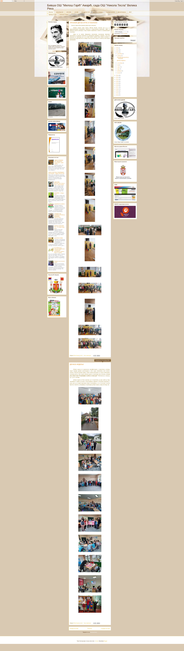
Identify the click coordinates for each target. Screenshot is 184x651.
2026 (117, 48)
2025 (117, 50)
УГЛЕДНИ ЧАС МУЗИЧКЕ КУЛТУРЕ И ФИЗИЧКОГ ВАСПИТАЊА (59, 215)
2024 (117, 52)
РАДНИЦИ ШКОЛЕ (110, 12)
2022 (117, 77)
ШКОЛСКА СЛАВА (58, 238)
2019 (117, 83)
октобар (119, 55)
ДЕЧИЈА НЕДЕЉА (77, 364)
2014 (117, 93)
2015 (117, 91)
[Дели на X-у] (96, 355)
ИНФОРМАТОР (59, 12)
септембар (120, 63)
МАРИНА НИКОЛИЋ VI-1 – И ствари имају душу (59, 227)
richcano (96, 641)
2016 (117, 89)
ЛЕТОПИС (68, 12)
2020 (117, 81)
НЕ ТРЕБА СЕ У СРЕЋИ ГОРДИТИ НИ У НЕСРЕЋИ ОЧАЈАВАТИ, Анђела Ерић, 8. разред (59, 250)
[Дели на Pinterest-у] (99, 355)
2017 (117, 87)
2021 (117, 79)
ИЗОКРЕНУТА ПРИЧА (59, 204)
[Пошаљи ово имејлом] (94, 355)
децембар (119, 53)
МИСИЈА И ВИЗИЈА (98, 12)
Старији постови (105, 628)
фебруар (119, 70)
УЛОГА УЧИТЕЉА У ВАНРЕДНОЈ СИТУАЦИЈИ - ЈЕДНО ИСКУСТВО (56, 173)
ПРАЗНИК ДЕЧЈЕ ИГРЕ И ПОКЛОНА (83, 23)
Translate (125, 33)
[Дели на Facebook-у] (98, 355)
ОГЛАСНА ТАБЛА (64, 14)
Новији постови (74, 628)
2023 (117, 75)
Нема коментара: (87, 355)
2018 (117, 85)
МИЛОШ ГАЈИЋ (52, 14)
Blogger (105, 641)
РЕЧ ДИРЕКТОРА (85, 12)
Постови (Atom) (93, 632)
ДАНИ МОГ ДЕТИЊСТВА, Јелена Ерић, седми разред (59, 183)
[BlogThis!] (95, 355)
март (118, 68)
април (118, 67)
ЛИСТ (130, 12)
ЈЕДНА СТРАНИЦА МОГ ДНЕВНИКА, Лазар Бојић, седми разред (58, 162)
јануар (119, 72)
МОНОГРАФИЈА (122, 12)
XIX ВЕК (76, 12)
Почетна (51, 12)
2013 (117, 95)
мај (118, 65)
